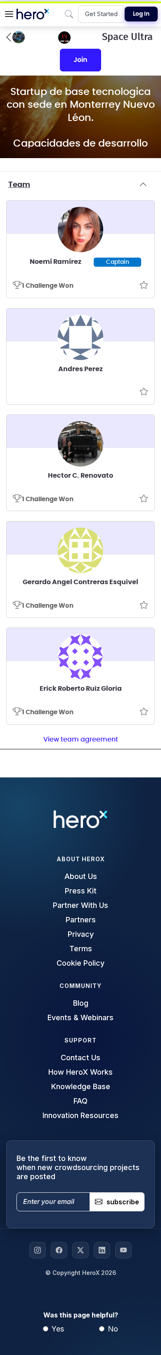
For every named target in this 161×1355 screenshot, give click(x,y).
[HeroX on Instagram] (37, 1250)
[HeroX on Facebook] (59, 1250)
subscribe (123, 1202)
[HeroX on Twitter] (80, 1250)
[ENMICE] (15, 37)
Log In (141, 14)
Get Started (101, 14)
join (80, 60)
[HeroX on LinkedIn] (102, 1250)
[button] (9, 14)
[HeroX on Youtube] (123, 1250)
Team (19, 185)
